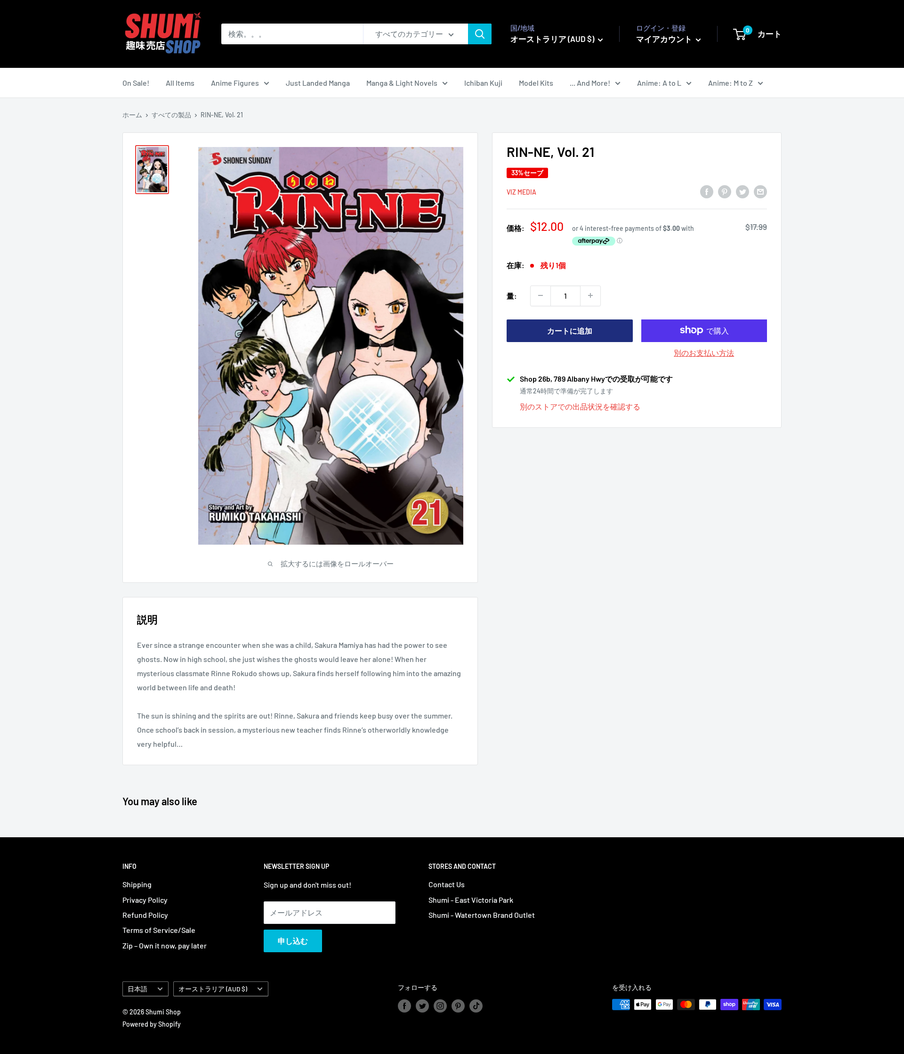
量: (512, 295)
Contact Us (446, 884)
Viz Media (521, 192)
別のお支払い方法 (704, 352)
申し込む (293, 940)
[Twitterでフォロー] (422, 1005)
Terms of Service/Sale (158, 929)
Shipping (137, 884)
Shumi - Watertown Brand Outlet (481, 914)
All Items (180, 82)
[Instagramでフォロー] (440, 1005)
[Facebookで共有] (706, 191)
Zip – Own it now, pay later (164, 945)
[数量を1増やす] (590, 295)
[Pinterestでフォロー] (458, 1005)
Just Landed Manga (318, 82)
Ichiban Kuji (483, 82)
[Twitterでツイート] (742, 191)
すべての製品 (171, 115)
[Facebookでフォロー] (404, 1005)
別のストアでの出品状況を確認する (580, 405)
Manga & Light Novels (401, 82)
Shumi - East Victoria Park (470, 899)
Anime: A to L (659, 82)
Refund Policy (145, 914)
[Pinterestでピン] (724, 191)
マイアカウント (665, 38)
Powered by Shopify (151, 1024)
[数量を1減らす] (540, 295)
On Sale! (135, 82)
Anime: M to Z (730, 82)
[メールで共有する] (760, 191)
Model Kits (536, 82)
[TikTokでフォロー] (476, 1005)
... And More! (590, 82)
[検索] (480, 34)
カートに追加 (569, 330)
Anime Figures (235, 82)
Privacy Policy (145, 899)
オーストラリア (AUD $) (212, 989)
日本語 (137, 989)
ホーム (132, 115)
